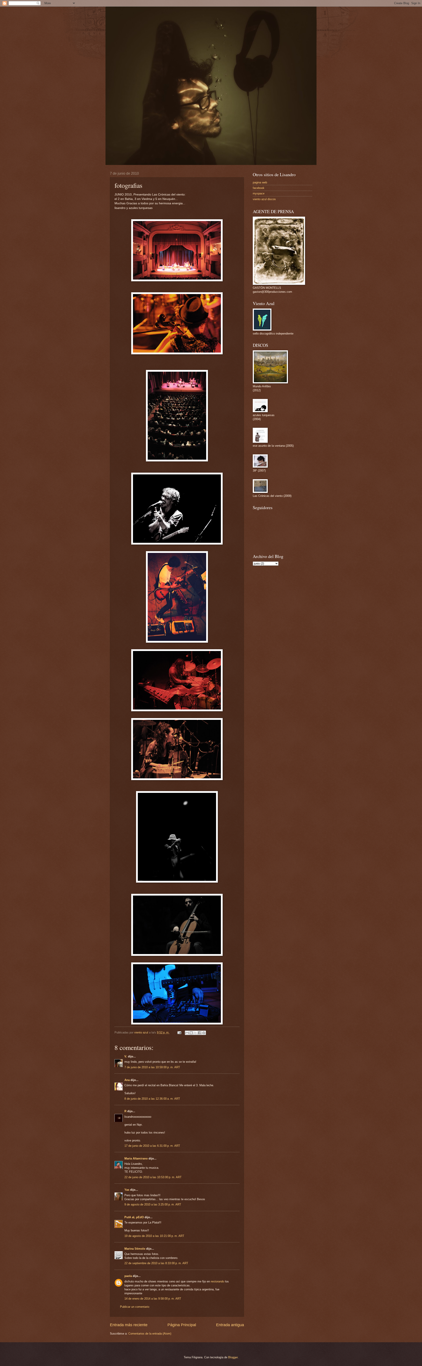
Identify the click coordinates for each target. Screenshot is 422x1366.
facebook (258, 188)
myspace (258, 193)
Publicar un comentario (134, 1306)
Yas (126, 1189)
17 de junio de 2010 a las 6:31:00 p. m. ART (152, 1145)
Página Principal (181, 1325)
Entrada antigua (230, 1325)
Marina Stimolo (134, 1248)
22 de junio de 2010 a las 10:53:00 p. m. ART (153, 1177)
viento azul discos (264, 199)
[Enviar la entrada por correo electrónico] (179, 1032)
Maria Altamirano (136, 1158)
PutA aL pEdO (134, 1217)
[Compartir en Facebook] (199, 1033)
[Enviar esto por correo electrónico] (187, 1033)
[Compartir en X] (195, 1033)
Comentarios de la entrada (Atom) (149, 1333)
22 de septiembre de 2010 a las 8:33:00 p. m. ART (156, 1263)
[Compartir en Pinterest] (204, 1033)
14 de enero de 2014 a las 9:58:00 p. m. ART (152, 1298)
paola (128, 1276)
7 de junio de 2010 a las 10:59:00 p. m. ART (152, 1067)
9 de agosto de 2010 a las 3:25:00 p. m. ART (152, 1204)
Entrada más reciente (128, 1325)
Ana (127, 1080)
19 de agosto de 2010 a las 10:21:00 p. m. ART (154, 1236)
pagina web (260, 182)
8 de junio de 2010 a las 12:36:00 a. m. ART (152, 1098)
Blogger (233, 1357)
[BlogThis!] (191, 1033)
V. (125, 1056)
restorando (217, 1281)
